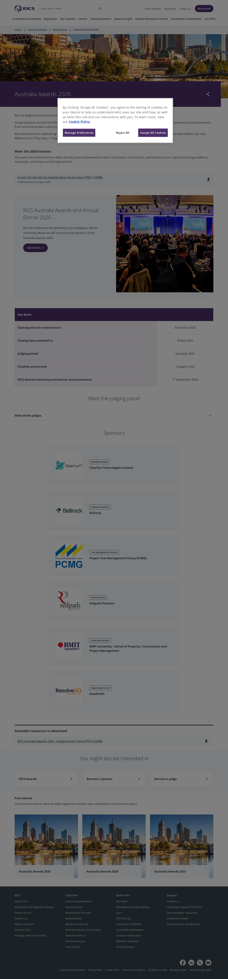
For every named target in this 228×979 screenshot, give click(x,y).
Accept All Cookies (153, 132)
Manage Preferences (79, 132)
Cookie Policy (79, 121)
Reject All (122, 132)
